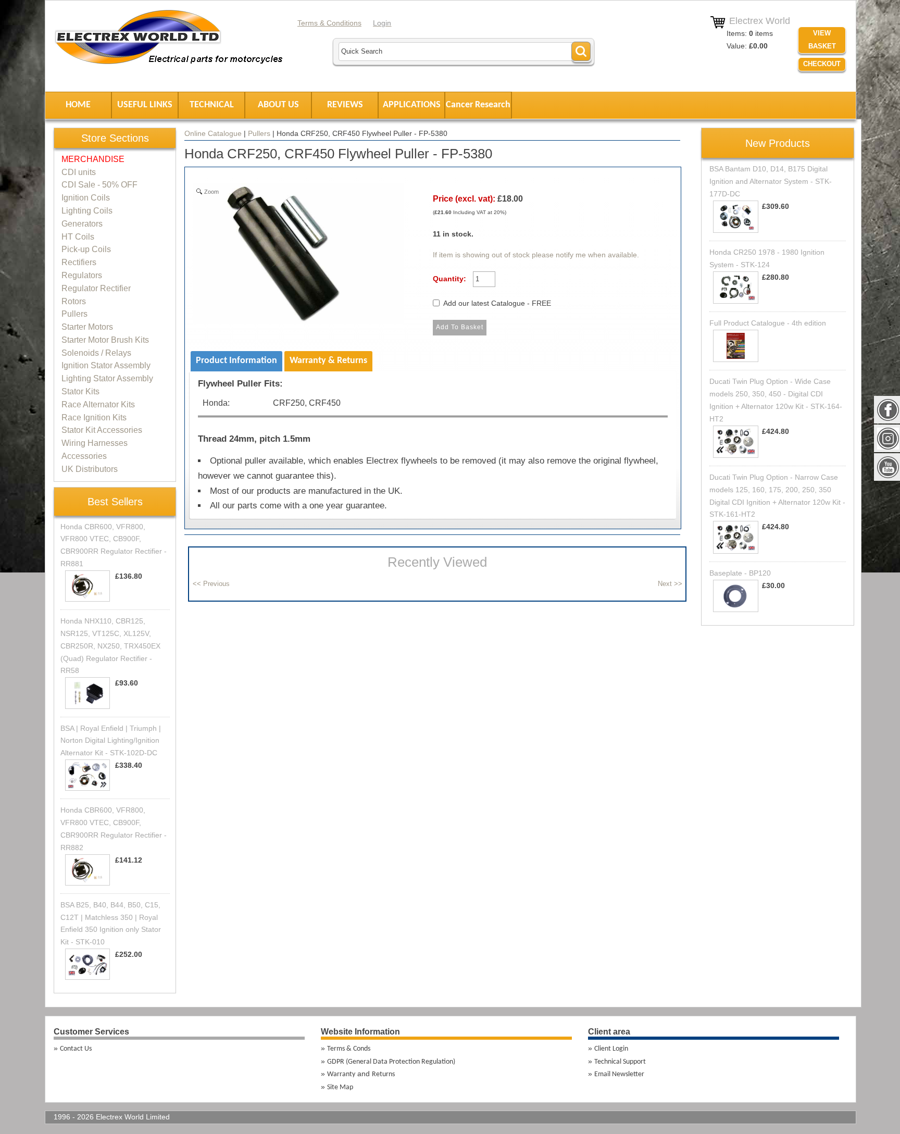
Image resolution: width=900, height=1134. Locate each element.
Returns (383, 1074)
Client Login (611, 1049)
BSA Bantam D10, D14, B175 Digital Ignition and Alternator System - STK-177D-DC (770, 181)
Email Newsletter (619, 1074)
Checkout (822, 64)
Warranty (341, 1074)
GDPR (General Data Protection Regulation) (391, 1062)
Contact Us (76, 1049)
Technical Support (620, 1062)
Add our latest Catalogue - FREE (497, 303)
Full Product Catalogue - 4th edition (767, 323)
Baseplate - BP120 (740, 573)
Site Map (340, 1087)
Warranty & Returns (328, 361)
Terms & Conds (348, 1049)
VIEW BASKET (822, 39)
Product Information (236, 361)
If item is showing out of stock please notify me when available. (536, 255)
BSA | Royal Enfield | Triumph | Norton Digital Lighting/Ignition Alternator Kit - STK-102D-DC (110, 740)
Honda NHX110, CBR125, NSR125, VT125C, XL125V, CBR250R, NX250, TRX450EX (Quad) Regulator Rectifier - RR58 (110, 646)
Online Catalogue (213, 133)
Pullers (259, 133)
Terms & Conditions (329, 23)
